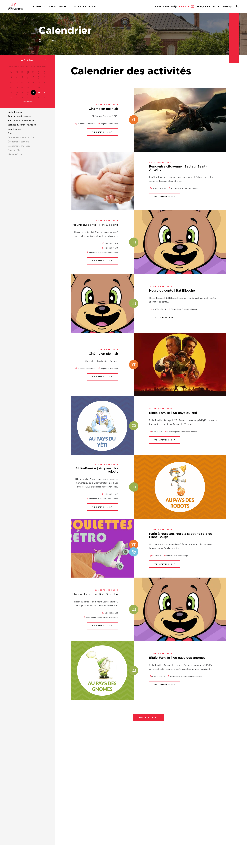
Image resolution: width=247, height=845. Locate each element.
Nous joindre (203, 6)
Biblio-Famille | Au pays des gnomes (177, 657)
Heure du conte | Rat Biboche (95, 224)
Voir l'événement (102, 132)
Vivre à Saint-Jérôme (84, 6)
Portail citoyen (221, 6)
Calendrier (51, 40)
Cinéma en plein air (103, 108)
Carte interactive (164, 6)
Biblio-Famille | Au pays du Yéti (173, 413)
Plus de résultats (148, 718)
